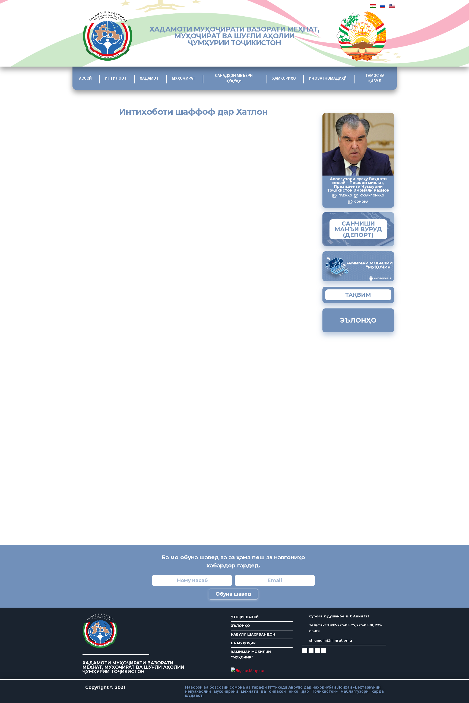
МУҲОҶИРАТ (183, 78)
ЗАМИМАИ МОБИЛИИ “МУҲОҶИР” (251, 654)
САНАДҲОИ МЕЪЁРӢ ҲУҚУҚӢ (234, 78)
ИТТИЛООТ (116, 78)
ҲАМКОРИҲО (284, 78)
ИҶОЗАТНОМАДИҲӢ (328, 78)
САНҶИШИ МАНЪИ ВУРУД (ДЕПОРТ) (358, 229)
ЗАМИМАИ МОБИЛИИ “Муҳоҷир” (369, 265)
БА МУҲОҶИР (243, 643)
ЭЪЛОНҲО (240, 626)
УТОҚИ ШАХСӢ (245, 617)
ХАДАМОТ (149, 78)
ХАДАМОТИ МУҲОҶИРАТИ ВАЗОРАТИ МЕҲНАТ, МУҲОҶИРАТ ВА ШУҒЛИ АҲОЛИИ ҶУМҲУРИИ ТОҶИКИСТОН (234, 36)
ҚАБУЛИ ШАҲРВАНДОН (253, 634)
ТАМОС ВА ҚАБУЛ (374, 78)
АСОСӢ (85, 78)
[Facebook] (311, 650)
